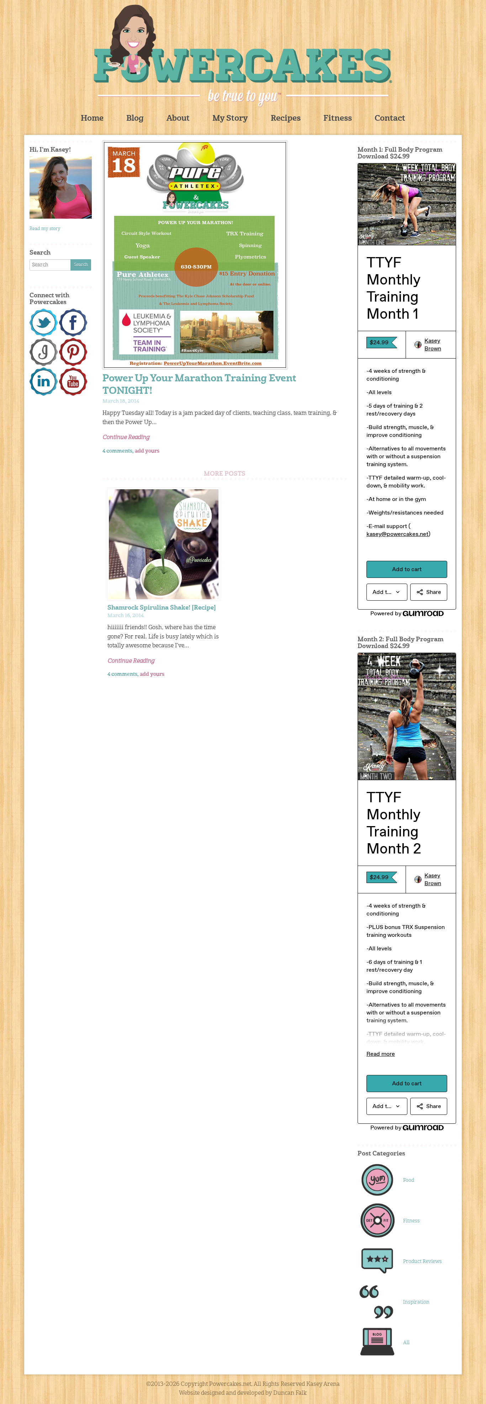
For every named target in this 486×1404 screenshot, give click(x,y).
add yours (147, 451)
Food (408, 1180)
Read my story (45, 228)
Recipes (286, 119)
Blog (135, 119)
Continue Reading (125, 437)
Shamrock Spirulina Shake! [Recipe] (161, 608)
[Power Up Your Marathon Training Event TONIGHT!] (224, 255)
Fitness (337, 119)
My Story (230, 119)
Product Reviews (422, 1261)
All (406, 1342)
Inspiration (416, 1302)
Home (92, 119)
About (178, 119)
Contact (390, 119)
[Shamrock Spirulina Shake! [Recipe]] (163, 544)
